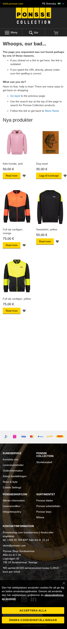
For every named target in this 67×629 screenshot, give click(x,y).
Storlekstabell (44, 462)
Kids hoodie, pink (13, 163)
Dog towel (42, 163)
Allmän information (14, 500)
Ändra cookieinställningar (33, 620)
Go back (15, 95)
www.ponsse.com (13, 3)
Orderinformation (13, 470)
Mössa (40, 517)
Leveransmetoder (13, 464)
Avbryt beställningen (15, 476)
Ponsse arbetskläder (48, 506)
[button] (53, 4)
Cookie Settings (12, 487)
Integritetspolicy (12, 511)
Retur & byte (10, 481)
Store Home (52, 110)
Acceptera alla (33, 610)
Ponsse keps (43, 511)
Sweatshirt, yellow (46, 229)
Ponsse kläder (44, 500)
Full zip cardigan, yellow (17, 298)
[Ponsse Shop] (33, 15)
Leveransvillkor (11, 506)
